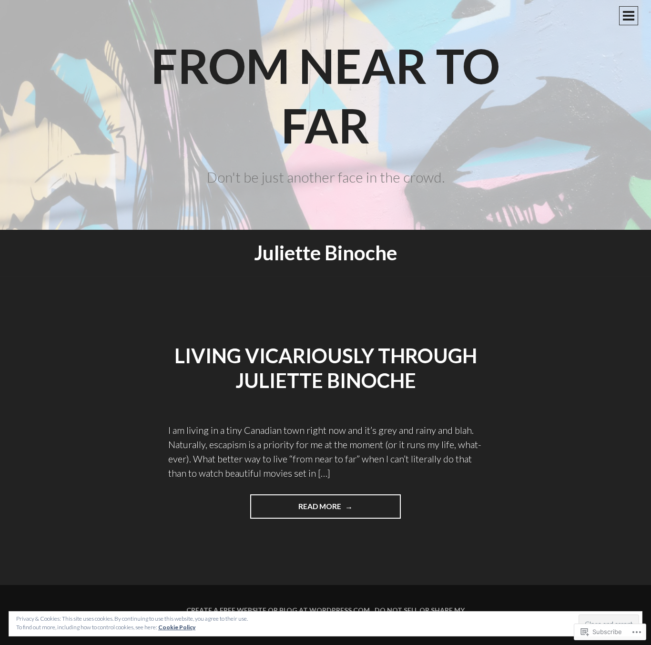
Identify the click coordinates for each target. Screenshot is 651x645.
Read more (296, 510)
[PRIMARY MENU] (628, 15)
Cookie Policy (176, 627)
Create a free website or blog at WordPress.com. (278, 610)
